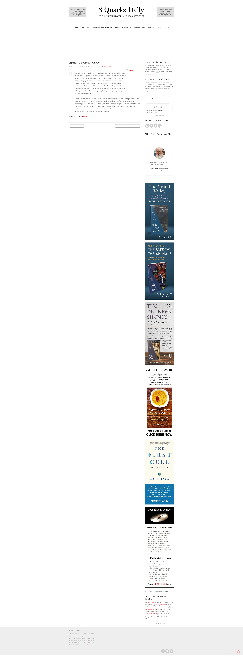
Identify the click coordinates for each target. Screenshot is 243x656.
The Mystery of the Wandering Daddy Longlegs (127, 126)
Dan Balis (164, 608)
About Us (85, 27)
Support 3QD (139, 27)
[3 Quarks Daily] (121, 17)
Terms (158, 115)
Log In (151, 27)
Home (75, 27)
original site (151, 602)
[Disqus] (105, 153)
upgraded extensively (154, 608)
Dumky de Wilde (151, 613)
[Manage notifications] (238, 651)
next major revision (150, 609)
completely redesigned (159, 604)
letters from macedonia (77, 126)
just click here (149, 75)
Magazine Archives (123, 27)
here (85, 116)
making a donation (83, 644)
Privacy (162, 115)
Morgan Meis (106, 66)
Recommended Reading (102, 27)
